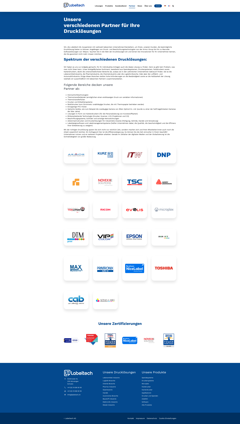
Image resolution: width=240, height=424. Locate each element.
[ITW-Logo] (134, 150)
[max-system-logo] (76, 263)
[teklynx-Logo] (76, 205)
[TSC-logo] (134, 177)
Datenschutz (152, 418)
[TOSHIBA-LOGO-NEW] (163, 263)
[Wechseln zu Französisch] (169, 6)
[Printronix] (105, 263)
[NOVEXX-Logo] (105, 177)
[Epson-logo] (134, 232)
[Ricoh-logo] (105, 205)
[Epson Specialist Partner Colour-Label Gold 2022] (71, 339)
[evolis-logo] (134, 205)
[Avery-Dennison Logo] (163, 177)
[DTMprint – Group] (76, 232)
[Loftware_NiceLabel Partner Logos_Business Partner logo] (129, 338)
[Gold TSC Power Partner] (110, 334)
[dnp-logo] (163, 150)
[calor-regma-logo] (163, 232)
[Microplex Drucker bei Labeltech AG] (163, 209)
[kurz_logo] (105, 150)
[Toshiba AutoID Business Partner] (90, 334)
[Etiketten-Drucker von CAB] (76, 295)
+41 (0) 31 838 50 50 (74, 387)
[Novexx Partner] (149, 334)
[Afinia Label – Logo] (105, 299)
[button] (173, 6)
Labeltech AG (70, 418)
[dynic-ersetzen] (76, 177)
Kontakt (131, 418)
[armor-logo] (76, 150)
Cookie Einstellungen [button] (167, 418)
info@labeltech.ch (74, 395)
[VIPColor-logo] (105, 232)
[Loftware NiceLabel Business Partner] (134, 259)
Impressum (140, 418)
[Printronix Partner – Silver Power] (168, 334)
